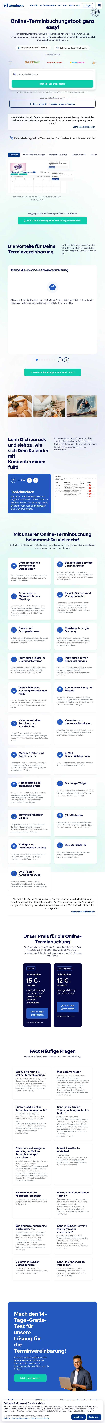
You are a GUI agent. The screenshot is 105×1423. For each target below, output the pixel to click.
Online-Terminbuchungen (33, 155)
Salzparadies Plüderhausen (83, 911)
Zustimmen (94, 1417)
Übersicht (14, 155)
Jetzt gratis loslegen (30, 1378)
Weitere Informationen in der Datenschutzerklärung (26, 1418)
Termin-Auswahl (79, 155)
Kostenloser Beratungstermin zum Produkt (54, 104)
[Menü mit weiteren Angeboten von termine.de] (99, 5)
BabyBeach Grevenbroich (84, 127)
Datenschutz (82, 1400)
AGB (44, 92)
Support (93, 1400)
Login (88, 5)
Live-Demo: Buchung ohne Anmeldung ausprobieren (54, 220)
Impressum (70, 1400)
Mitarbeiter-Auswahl (58, 155)
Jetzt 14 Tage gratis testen (52, 83)
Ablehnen (78, 1417)
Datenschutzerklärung (71, 92)
